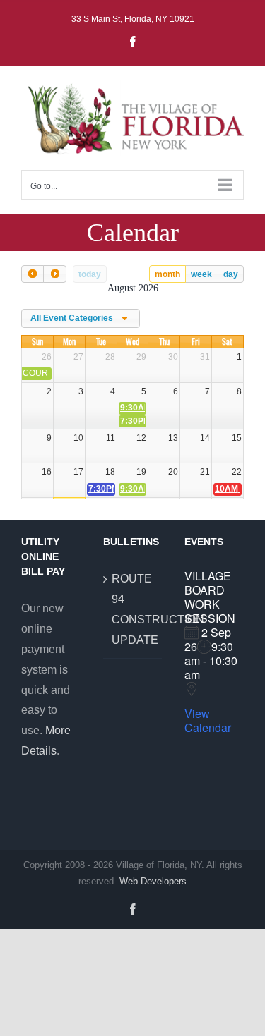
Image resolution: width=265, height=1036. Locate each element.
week (201, 274)
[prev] (32, 274)
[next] (54, 274)
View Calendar (207, 721)
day (230, 274)
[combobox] (80, 319)
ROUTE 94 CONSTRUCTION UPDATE (133, 609)
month (167, 274)
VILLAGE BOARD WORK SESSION (209, 597)
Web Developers (153, 881)
